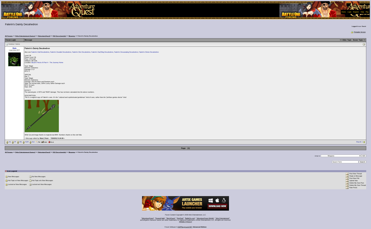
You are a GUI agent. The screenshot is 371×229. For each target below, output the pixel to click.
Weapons (72, 36)
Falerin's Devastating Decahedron (126, 52)
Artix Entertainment (222, 218)
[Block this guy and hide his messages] (51, 142)
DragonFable (160, 218)
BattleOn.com (190, 218)
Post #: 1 (359, 142)
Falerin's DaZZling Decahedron (102, 52)
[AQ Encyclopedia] (59, 36)
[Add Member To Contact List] (44, 142)
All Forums (9, 36)
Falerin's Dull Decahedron (40, 52)
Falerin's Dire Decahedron (81, 52)
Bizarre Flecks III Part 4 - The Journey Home (47, 62)
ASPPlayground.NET (185, 227)
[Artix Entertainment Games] (25, 36)
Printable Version (360, 32)
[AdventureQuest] (44, 36)
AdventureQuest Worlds (205, 218)
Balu (14, 48)
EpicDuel (180, 218)
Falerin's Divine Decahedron (149, 52)
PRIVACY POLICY (185, 222)
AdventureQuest (147, 218)
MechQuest (171, 218)
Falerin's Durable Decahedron (60, 52)
